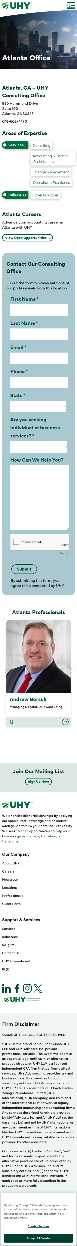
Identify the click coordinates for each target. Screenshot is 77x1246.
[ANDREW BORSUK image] (38, 656)
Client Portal (12, 903)
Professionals (12, 895)
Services (8, 928)
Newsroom (10, 879)
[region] (38, 1219)
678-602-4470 (14, 121)
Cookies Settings (38, 1226)
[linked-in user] (12, 722)
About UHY (11, 863)
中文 (5, 969)
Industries (10, 936)
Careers (8, 871)
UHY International (16, 960)
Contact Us (11, 952)
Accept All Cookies (38, 1238)
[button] (72, 671)
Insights (8, 944)
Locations (10, 887)
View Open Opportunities (26, 237)
